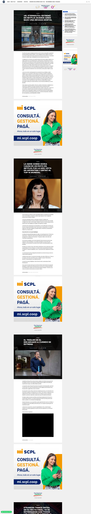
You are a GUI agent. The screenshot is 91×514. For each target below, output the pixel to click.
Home (8, 1)
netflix (34, 96)
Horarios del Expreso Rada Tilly (37, 1)
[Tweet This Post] (41, 24)
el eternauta (30, 96)
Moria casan (30, 272)
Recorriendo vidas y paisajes (53, 1)
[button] (6, 512)
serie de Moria (35, 272)
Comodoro (19, 1)
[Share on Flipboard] (43, 24)
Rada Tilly (13, 1)
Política (26, 1)
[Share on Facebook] (39, 24)
